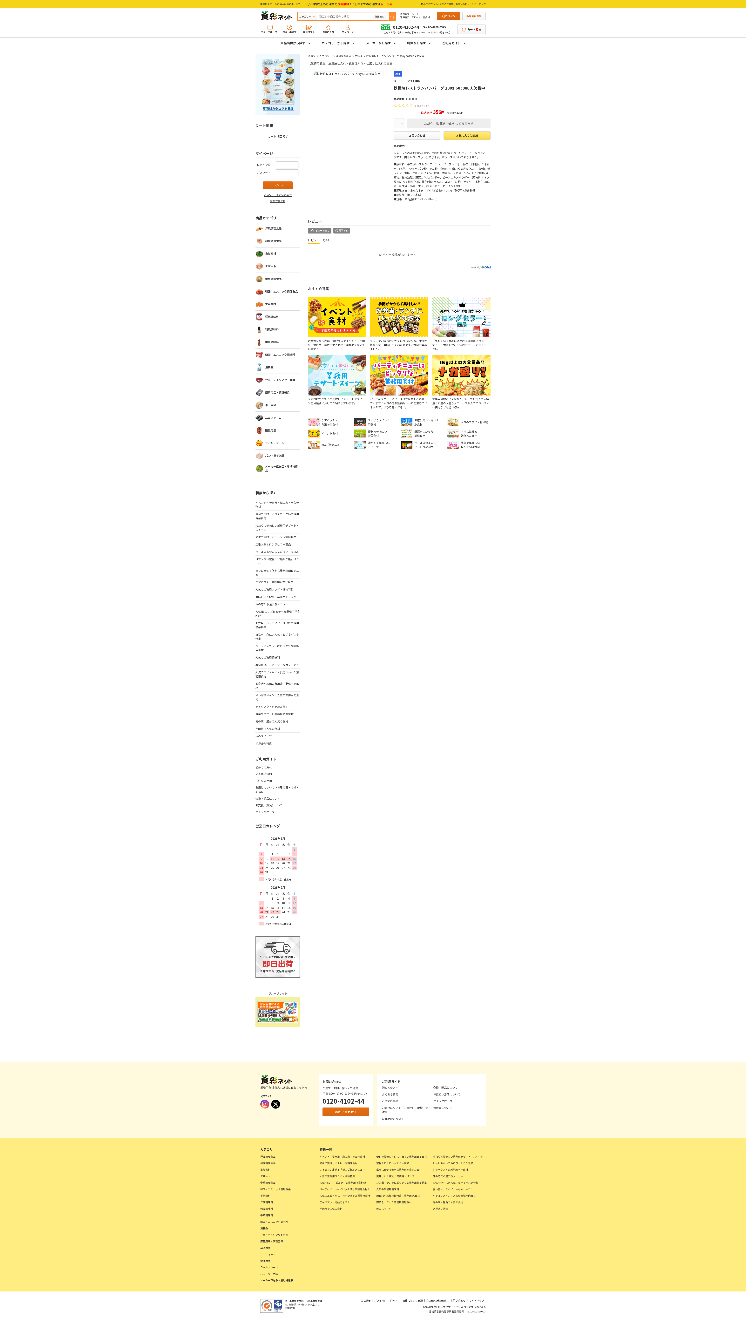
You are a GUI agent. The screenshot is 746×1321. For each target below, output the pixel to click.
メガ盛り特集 (263, 743)
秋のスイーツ (263, 736)
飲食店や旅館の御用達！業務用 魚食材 (277, 686)
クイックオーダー (266, 812)
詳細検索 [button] (379, 16)
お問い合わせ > (345, 1111)
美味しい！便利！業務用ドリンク (275, 597)
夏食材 (426, 17)
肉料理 (358, 56)
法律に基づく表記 (413, 1300)
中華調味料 (272, 342)
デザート (416, 17)
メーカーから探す (378, 43)
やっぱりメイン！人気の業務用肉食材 (277, 697)
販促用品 (270, 430)
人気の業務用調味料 (267, 657)
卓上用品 (270, 405)
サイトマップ (479, 4)
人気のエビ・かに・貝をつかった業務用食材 (277, 674)
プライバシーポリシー (386, 1300)
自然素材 (270, 253)
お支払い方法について (269, 805)
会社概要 (366, 1300)
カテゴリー (325, 56)
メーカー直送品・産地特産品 (281, 468)
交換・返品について (267, 798)
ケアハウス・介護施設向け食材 (274, 582)
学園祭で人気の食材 (267, 729)
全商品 (311, 56)
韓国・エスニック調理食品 (281, 291)
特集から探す (416, 43)
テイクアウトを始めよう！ (271, 706)
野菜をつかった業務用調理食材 (274, 714)
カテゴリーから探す (336, 43)
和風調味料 (272, 329)
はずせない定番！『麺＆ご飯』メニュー (277, 561)
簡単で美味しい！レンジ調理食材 (275, 537)
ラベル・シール (274, 443)
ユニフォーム (273, 418)
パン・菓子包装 (274, 455)
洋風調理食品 (343, 56)
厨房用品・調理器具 (277, 392)
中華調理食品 (273, 279)
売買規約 (442, 1300)
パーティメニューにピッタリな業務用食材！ (277, 648)
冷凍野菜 (405, 17)
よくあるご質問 (445, 4)
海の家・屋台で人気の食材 (271, 721)
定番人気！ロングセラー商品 (273, 544)
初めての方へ (428, 4)
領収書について (442, 1108)
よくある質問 (263, 774)
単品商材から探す (293, 43)
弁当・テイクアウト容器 (280, 380)
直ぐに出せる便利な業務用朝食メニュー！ (277, 573)
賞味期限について (393, 1119)
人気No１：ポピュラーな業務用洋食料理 (277, 614)
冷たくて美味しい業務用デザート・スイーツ (277, 528)
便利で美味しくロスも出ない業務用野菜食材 (277, 516)
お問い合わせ (463, 4)
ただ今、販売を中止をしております (449, 123)
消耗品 (269, 367)
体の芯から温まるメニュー (271, 604)
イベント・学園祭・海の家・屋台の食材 (277, 505)
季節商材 (270, 304)
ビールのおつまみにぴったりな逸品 (277, 552)
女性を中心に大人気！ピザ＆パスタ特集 (277, 636)
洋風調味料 (272, 317)
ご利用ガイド (451, 43)
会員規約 (431, 1300)
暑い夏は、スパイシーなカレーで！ (277, 665)
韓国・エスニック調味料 (280, 354)
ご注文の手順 (263, 781)
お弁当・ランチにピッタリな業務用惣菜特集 (277, 625)
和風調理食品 (273, 241)
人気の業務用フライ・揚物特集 (274, 589)
